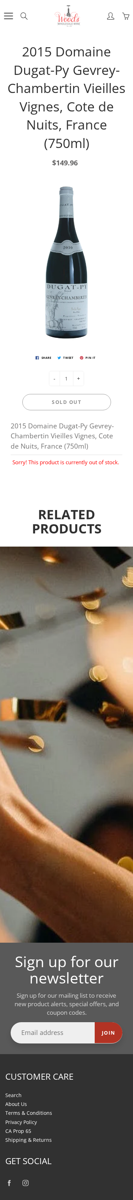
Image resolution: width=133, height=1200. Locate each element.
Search (13, 1095)
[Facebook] (9, 1183)
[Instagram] (25, 1183)
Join (108, 1032)
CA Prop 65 (18, 1131)
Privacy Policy (21, 1122)
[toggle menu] (8, 16)
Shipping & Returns (28, 1140)
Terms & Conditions (28, 1113)
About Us (16, 1104)
